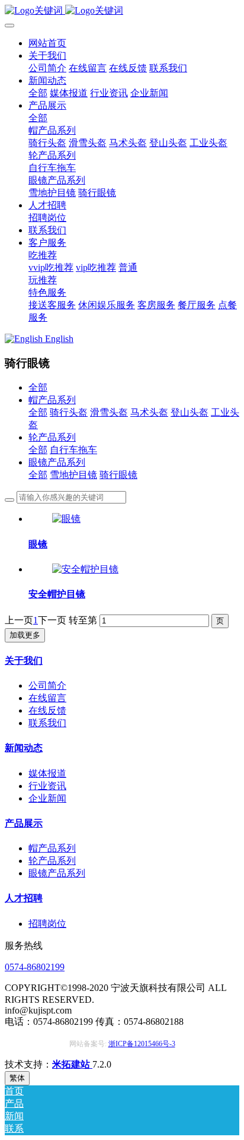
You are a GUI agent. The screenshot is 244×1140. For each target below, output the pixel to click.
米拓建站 (72, 1064)
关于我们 (24, 661)
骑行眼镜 (118, 475)
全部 (37, 93)
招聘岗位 (47, 924)
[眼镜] (66, 519)
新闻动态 (24, 748)
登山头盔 (189, 412)
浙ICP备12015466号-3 (141, 1044)
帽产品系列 (52, 400)
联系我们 (47, 723)
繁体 (17, 1078)
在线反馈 (47, 710)
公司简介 (47, 685)
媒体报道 (47, 773)
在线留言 (47, 698)
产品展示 (24, 823)
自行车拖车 (73, 450)
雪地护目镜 (73, 475)
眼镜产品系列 (56, 462)
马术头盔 (149, 412)
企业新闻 (47, 798)
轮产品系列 (52, 437)
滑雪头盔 (109, 412)
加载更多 (24, 635)
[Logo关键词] (122, 11)
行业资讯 (47, 786)
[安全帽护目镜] (85, 569)
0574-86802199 (35, 967)
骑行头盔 (69, 412)
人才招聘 (24, 898)
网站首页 (47, 43)
